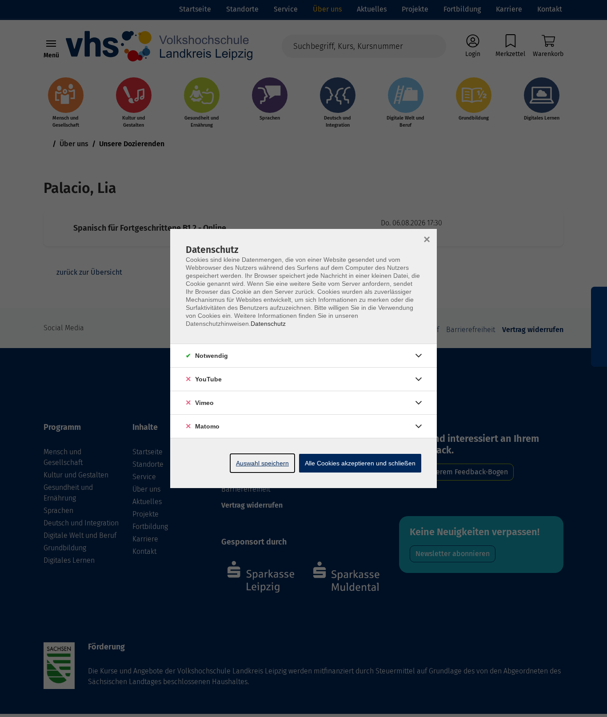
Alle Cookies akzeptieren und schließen (360, 463)
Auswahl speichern (262, 463)
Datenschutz (268, 323)
